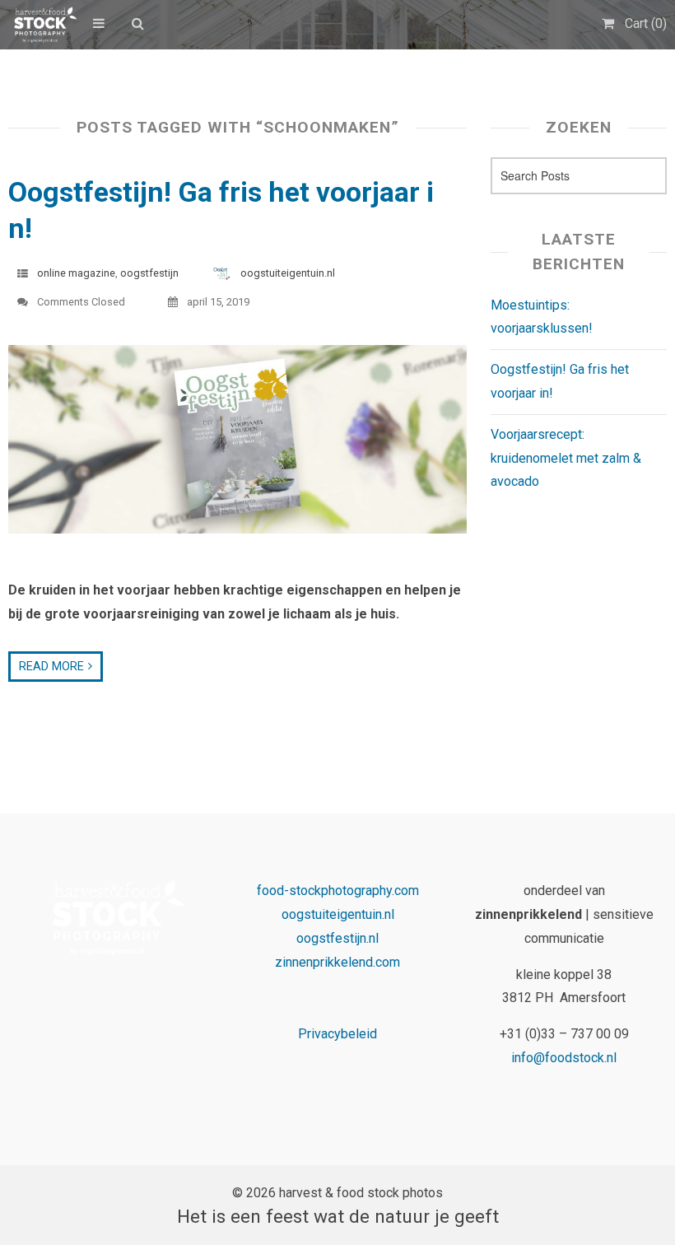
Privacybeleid (337, 1034)
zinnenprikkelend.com (337, 962)
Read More (51, 667)
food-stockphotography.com (338, 890)
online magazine (76, 273)
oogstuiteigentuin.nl (287, 273)
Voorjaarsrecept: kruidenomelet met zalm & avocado (566, 458)
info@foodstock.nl (564, 1057)
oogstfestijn (149, 273)
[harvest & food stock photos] (42, 25)
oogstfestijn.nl (337, 938)
